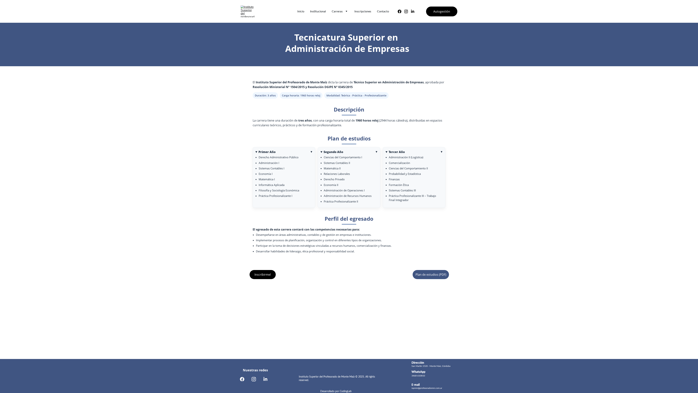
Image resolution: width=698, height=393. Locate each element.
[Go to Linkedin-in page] (412, 11)
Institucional (318, 11)
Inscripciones (362, 11)
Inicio (300, 11)
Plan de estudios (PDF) (431, 275)
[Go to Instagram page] (407, 11)
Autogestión (441, 11)
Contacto (383, 11)
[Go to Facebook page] (401, 11)
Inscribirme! (262, 275)
